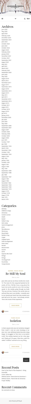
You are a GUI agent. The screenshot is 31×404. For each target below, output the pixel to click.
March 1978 (5, 199)
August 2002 (5, 138)
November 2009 (6, 117)
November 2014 (6, 99)
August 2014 (5, 103)
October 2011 (6, 105)
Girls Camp (5, 223)
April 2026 (4, 33)
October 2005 (6, 136)
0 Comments (26, 311)
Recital (3, 245)
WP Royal (19, 401)
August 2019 (5, 78)
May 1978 (4, 197)
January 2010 (5, 115)
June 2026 (4, 29)
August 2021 (5, 62)
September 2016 (6, 87)
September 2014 (6, 101)
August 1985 (5, 179)
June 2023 (4, 46)
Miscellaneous (6, 229)
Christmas (4, 213)
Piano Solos (5, 243)
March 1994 (5, 148)
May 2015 (4, 95)
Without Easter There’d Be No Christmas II (14, 376)
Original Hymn (6, 239)
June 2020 (4, 74)
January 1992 (5, 160)
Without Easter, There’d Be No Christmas (13, 378)
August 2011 (5, 107)
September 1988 (6, 172)
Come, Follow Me (6, 374)
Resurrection (5, 247)
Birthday (4, 208)
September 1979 (6, 189)
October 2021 (6, 58)
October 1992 (6, 152)
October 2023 (6, 44)
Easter (3, 219)
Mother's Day (5, 235)
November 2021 (6, 56)
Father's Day (5, 221)
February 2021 (6, 70)
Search (26, 360)
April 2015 (4, 97)
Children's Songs (6, 210)
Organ (3, 237)
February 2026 (6, 35)
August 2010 (5, 111)
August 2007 (5, 130)
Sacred (4, 249)
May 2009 (4, 123)
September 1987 (6, 177)
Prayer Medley (6, 380)
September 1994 (6, 146)
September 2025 (6, 40)
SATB (3, 251)
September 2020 (6, 72)
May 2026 (4, 31)
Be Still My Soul (15, 273)
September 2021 (6, 60)
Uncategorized (6, 260)
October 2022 (6, 48)
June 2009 (4, 121)
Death (3, 217)
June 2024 (4, 42)
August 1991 (5, 164)
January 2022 (5, 54)
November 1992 (6, 150)
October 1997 (6, 142)
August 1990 (5, 166)
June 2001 (4, 140)
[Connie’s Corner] (15, 6)
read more (15, 305)
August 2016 (5, 89)
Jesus (3, 227)
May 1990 (4, 168)
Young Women (6, 264)
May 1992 (4, 158)
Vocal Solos (5, 262)
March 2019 (5, 80)
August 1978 (5, 195)
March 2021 (5, 68)
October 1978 (6, 193)
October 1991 (6, 162)
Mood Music (5, 233)
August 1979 (5, 191)
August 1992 (5, 156)
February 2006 (6, 134)
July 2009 (4, 119)
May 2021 (4, 64)
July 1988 (4, 175)
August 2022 (5, 50)
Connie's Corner (6, 215)
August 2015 (5, 93)
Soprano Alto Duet (7, 253)
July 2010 (4, 113)
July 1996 (4, 144)
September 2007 (6, 127)
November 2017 (6, 82)
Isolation (15, 320)
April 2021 (4, 66)
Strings (4, 255)
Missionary (5, 231)
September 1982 (6, 185)
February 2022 (6, 52)
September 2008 (6, 125)
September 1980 (6, 187)
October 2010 (6, 109)
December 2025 (6, 37)
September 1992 (6, 154)
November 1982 (6, 183)
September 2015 (6, 91)
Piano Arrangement (7, 241)
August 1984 (5, 181)
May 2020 (4, 76)
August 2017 (5, 85)
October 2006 (6, 132)
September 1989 (6, 170)
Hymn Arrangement (7, 225)
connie (6, 311)
